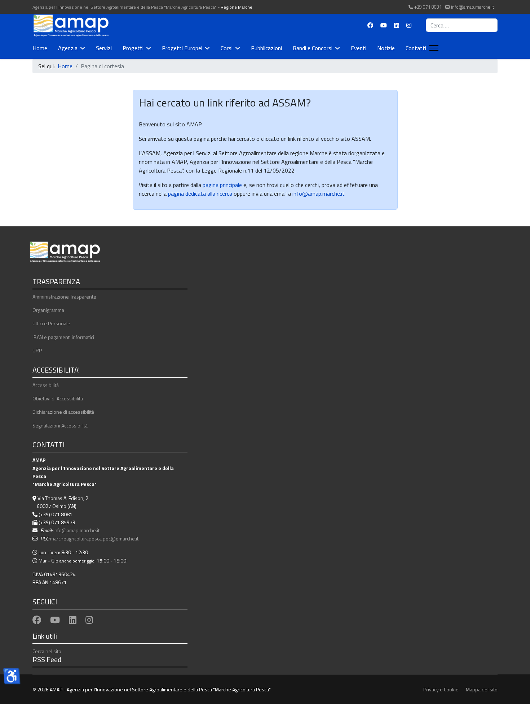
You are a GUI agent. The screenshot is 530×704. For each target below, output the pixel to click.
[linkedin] (72, 619)
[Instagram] (408, 25)
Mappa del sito (482, 689)
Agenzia (68, 48)
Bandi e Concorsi (312, 48)
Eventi (358, 48)
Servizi (104, 48)
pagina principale (221, 185)
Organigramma (48, 310)
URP (37, 350)
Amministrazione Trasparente (64, 296)
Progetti (133, 48)
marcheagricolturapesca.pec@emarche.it (94, 538)
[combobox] (462, 25)
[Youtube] (383, 25)
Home (39, 48)
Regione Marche (236, 7)
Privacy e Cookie (441, 689)
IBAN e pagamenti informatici (63, 337)
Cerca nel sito (46, 651)
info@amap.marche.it (472, 7)
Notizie (386, 48)
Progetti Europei (182, 48)
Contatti (416, 48)
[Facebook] (370, 25)
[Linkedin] (396, 25)
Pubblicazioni (266, 48)
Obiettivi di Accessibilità (57, 398)
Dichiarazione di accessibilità (63, 412)
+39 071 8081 (428, 7)
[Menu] (432, 48)
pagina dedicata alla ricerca (200, 193)
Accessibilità (45, 385)
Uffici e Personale (51, 323)
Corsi (227, 48)
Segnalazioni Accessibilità (60, 425)
